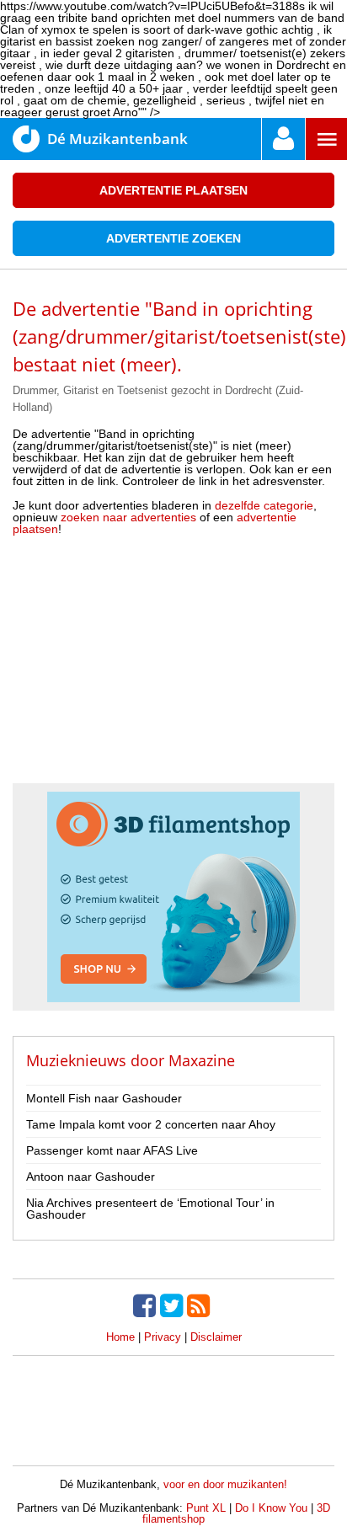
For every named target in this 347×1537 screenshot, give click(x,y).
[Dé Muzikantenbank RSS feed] (200, 1305)
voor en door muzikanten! (225, 1484)
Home (120, 1337)
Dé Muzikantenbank (117, 138)
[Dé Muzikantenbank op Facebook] (146, 1305)
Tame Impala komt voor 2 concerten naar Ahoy (150, 1124)
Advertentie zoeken (173, 238)
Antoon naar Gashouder (90, 1176)
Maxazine (201, 1060)
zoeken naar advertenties (128, 517)
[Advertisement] (173, 665)
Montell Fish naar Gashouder (104, 1098)
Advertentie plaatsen (173, 190)
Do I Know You (271, 1508)
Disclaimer (216, 1337)
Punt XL (206, 1508)
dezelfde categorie (264, 505)
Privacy (162, 1337)
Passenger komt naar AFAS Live (112, 1150)
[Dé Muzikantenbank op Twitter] (173, 1305)
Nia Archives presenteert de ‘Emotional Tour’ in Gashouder (150, 1208)
